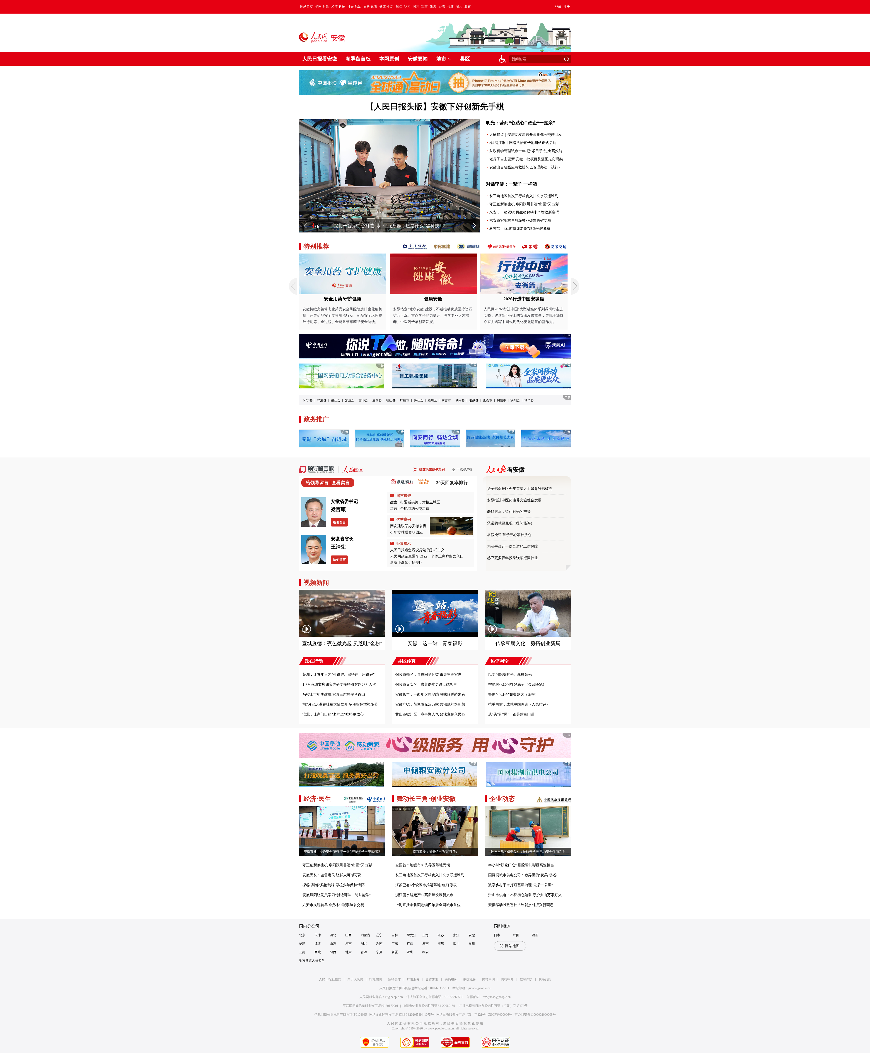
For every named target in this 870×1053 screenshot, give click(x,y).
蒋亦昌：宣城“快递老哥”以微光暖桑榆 (520, 228)
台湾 (442, 6)
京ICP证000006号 (500, 1014)
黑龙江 (411, 935)
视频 (450, 6)
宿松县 (374, 400)
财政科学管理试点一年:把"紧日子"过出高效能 (525, 151)
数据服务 (469, 979)
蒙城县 (308, 400)
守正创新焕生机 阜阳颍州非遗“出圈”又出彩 (524, 204)
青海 (364, 952)
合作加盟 (432, 979)
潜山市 (387, 400)
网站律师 (507, 979)
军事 (424, 6)
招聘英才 (394, 979)
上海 (425, 935)
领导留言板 (358, 59)
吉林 (395, 935)
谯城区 (321, 400)
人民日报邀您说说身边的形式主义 (417, 550)
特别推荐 (316, 246)
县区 (465, 59)
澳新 (535, 935)
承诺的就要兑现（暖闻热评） (510, 523)
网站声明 (488, 979)
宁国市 (481, 400)
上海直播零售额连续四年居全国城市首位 (428, 905)
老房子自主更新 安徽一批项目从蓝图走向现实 (526, 159)
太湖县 (401, 400)
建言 (393, 502)
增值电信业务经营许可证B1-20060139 (429, 1006)
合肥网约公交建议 (414, 508)
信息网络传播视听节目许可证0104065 (340, 1014)
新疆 (395, 952)
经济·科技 (338, 6)
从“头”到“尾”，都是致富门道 (511, 714)
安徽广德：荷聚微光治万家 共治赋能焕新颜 (430, 704)
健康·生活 (386, 6)
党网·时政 (322, 6)
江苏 (441, 935)
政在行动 (314, 660)
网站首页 (306, 6)
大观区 (453, 400)
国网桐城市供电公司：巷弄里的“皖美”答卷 (522, 875)
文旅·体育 (370, 6)
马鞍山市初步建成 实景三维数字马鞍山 (333, 694)
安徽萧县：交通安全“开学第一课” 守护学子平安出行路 (342, 851)
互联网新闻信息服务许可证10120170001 (370, 1006)
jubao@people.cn (479, 988)
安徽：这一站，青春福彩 (435, 643)
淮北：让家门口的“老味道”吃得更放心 (333, 714)
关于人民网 (355, 979)
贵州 (472, 943)
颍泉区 (467, 400)
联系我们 (545, 979)
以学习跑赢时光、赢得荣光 (510, 674)
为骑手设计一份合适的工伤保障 (512, 546)
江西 (317, 943)
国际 (416, 6)
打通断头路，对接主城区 (420, 502)
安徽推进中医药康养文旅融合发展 (514, 500)
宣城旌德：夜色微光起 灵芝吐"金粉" (342, 643)
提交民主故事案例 (432, 469)
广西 (410, 943)
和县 (427, 400)
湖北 (364, 943)
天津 (317, 935)
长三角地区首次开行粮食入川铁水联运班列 (523, 196)
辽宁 (379, 935)
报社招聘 (375, 979)
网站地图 (512, 946)
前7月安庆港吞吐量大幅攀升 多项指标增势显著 (340, 704)
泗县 (348, 400)
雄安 (425, 952)
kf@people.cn (394, 997)
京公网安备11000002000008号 (535, 1014)
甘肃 (348, 952)
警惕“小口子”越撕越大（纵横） (513, 694)
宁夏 (379, 952)
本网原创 (389, 59)
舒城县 (440, 400)
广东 (395, 943)
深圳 (410, 952)
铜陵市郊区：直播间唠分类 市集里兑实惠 (428, 674)
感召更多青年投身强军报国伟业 (512, 558)
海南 (425, 943)
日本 (497, 935)
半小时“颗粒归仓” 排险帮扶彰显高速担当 (521, 865)
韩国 (516, 935)
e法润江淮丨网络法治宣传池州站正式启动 (522, 143)
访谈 (407, 6)
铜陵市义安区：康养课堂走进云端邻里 (426, 684)
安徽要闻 (418, 59)
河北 (333, 935)
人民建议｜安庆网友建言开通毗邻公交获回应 (525, 134)
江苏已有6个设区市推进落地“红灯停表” (426, 885)
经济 (310, 798)
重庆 (441, 943)
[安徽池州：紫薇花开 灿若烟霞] (389, 231)
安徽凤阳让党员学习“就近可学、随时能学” (336, 895)
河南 (348, 943)
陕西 (333, 952)
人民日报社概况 (330, 979)
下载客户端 (464, 469)
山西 (348, 935)
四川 (456, 943)
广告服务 (413, 979)
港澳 (433, 6)
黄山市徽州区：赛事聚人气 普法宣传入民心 (430, 714)
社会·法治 (354, 6)
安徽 (472, 935)
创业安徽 (443, 798)
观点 (399, 6)
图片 (459, 6)
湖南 (379, 943)
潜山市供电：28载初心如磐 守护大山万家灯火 (525, 895)
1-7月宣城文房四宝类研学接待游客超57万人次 (339, 684)
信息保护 (526, 979)
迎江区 (522, 400)
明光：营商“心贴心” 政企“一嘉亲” (520, 122)
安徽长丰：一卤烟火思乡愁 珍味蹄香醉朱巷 (430, 694)
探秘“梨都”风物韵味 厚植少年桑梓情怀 (333, 885)
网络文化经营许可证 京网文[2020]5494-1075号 (401, 1014)
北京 (302, 935)
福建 (302, 943)
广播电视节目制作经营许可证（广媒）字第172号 (493, 1006)
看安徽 (516, 470)
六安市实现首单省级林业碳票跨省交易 (520, 220)
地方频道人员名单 (311, 960)
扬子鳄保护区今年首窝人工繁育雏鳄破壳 (520, 489)
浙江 (456, 935)
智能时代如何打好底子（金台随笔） (517, 684)
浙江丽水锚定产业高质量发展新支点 (424, 895)
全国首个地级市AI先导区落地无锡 (422, 865)
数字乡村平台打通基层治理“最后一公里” (520, 885)
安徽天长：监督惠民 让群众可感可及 (331, 875)
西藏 (317, 952)
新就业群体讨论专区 (406, 563)
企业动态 (502, 798)
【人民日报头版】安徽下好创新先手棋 (435, 106)
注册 (566, 6)
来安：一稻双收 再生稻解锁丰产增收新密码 (524, 212)
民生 (324, 798)
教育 (467, 6)
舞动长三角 (412, 798)
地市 (441, 59)
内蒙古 (365, 935)
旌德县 (415, 400)
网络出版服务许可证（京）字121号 (461, 1014)
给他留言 (339, 522)
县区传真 (407, 660)
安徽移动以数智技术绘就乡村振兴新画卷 (520, 905)
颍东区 (495, 400)
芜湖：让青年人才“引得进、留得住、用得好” (338, 674)
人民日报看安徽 (319, 59)
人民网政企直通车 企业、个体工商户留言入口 (427, 556)
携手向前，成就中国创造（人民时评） (519, 704)
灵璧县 (360, 400)
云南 (302, 952)
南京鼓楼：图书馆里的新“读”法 (435, 851)
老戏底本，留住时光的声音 (509, 512)
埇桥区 (335, 400)
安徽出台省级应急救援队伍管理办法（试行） (525, 167)
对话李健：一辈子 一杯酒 (511, 184)
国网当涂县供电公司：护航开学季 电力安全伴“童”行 (528, 851)
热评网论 (500, 660)
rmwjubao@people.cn (497, 997)
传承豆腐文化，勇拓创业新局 (527, 643)
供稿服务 (451, 979)
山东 (333, 943)
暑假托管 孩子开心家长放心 (509, 535)
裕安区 (509, 400)
